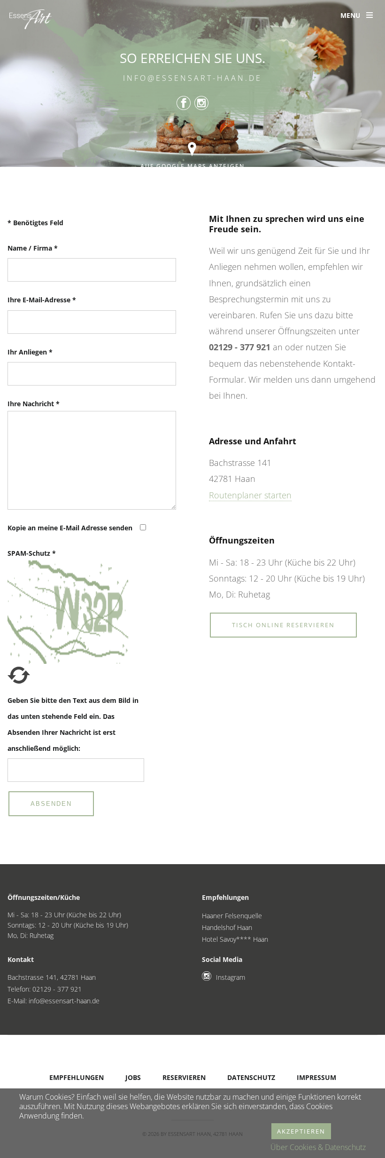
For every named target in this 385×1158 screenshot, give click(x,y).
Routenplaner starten (250, 495)
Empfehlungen (76, 1077)
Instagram (230, 977)
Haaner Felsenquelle (232, 915)
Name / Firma (33, 248)
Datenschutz (251, 1077)
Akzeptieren (301, 1131)
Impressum (316, 1077)
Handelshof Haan (227, 927)
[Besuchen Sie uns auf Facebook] (183, 104)
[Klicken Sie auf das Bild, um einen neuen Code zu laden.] (19, 683)
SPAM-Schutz (32, 553)
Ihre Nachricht (34, 403)
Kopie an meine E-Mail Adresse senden (70, 527)
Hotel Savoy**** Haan (235, 939)
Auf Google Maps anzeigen (192, 166)
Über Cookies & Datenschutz (318, 1147)
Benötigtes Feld (35, 222)
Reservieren (184, 1077)
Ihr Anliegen (30, 351)
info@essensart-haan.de (192, 77)
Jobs (133, 1077)
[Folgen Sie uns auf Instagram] (201, 104)
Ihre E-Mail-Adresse (42, 299)
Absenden (51, 803)
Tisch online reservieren (283, 625)
